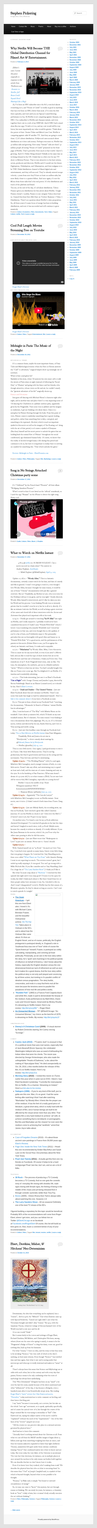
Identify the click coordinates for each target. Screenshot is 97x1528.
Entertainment (37, 334)
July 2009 (73, 257)
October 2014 (74, 122)
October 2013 (74, 140)
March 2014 (74, 132)
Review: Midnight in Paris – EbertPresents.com (30, 453)
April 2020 (73, 77)
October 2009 (74, 250)
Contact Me (23, 26)
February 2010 (75, 240)
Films (33, 212)
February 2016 (75, 112)
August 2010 (74, 225)
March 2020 (74, 80)
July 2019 (73, 97)
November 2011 (75, 192)
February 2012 (75, 185)
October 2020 (74, 62)
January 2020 (74, 85)
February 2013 (75, 160)
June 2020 (73, 72)
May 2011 (73, 202)
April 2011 (73, 205)
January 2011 (74, 212)
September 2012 (75, 170)
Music (33, 26)
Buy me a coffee (60, 26)
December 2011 (75, 190)
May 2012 (73, 177)
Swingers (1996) (22, 1091)
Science (32, 1499)
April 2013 (73, 155)
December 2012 (75, 162)
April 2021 (73, 55)
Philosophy (30, 459)
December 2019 (75, 87)
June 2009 (73, 260)
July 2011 (73, 197)
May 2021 (73, 52)
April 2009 (73, 265)
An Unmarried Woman (25, 1011)
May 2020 (73, 75)
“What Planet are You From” (35, 857)
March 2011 (74, 207)
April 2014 (73, 130)
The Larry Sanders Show (26, 1202)
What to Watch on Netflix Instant (32, 553)
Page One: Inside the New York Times (31, 1147)
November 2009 (75, 247)
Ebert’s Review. (21, 1144)
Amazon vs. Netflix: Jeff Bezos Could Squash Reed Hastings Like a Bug (18, 95)
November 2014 (75, 120)
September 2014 (75, 125)
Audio (19, 541)
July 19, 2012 (38, 745)
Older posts (15, 1510)
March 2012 (74, 182)
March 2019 (74, 102)
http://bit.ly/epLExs (29, 1073)
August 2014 (74, 127)
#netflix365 (34, 569)
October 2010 (74, 220)
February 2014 (75, 135)
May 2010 (73, 232)
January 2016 (74, 115)
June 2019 (73, 100)
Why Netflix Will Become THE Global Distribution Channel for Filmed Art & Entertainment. (30, 52)
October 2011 (74, 195)
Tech (46, 212)
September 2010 (75, 222)
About (49, 26)
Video (50, 212)
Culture (19, 212)
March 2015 (74, 117)
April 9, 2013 (51, 572)
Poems (40, 26)
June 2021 (73, 50)
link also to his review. (32, 1088)
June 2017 (73, 105)
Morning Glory (21, 1076)
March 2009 (74, 267)
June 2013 (73, 150)
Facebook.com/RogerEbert (24, 1224)
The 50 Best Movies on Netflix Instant (30, 733)
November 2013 (75, 137)
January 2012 (74, 187)
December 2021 (75, 45)
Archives (73, 26)
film (44, 334)
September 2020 (75, 65)
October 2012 (74, 167)
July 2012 (73, 175)
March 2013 (74, 157)
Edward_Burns (23, 742)
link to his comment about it (21, 699)
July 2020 (73, 70)
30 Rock (19, 1177)
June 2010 (73, 230)
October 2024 (74, 42)
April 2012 (73, 180)
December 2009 (75, 245)
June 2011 (73, 200)
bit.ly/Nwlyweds (36, 742)
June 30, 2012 (46, 792)
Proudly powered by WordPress (48, 1519)
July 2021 (73, 47)
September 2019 (75, 92)
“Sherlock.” (41, 873)
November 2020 (75, 60)
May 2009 (73, 262)
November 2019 (75, 90)
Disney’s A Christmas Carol (27, 1027)
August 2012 (74, 172)
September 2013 (75, 142)
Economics (26, 212)
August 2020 (74, 67)
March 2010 (74, 237)
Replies (40, 541)
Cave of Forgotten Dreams (26, 1137)
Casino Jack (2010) (23, 1042)
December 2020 (75, 57)
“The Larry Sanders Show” (34, 869)
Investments (39, 212)
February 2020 (75, 82)
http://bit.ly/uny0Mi (29, 1008)
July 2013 (73, 147)
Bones (18, 1196)
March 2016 (74, 110)
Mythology (47, 459)
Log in (72, 279)
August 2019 (74, 95)
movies (43, 1232)
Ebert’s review (27, 686)
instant (38, 1232)
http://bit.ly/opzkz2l (51, 1017)
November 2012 (75, 165)
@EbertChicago (23, 1221)
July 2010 (73, 227)
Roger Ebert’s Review (21, 287)
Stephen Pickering (23, 13)
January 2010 (74, 242)
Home (13, 26)
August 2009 (74, 255)
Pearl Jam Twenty (23, 1159)
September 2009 (75, 252)
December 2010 (75, 215)
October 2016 (74, 107)
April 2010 (73, 235)
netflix (18, 214)
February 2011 (75, 210)
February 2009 (75, 270)
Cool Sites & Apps (17, 32)
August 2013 (74, 145)
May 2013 (73, 152)
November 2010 (75, 217)
